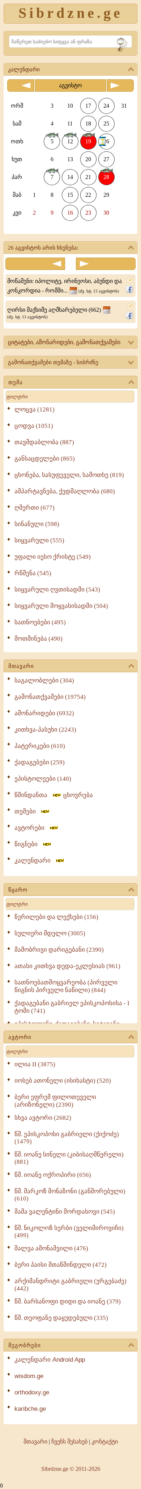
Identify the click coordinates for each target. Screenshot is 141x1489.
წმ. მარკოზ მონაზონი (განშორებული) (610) (69, 1195)
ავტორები (31, 827)
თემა (15, 382)
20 (88, 159)
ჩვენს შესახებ (69, 1441)
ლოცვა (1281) (34, 409)
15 (70, 195)
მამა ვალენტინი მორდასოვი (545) (64, 1211)
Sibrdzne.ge (70, 13)
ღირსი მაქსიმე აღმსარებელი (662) (54, 313)
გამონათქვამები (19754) (50, 696)
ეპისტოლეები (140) (42, 778)
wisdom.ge (28, 1376)
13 (70, 159)
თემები (27, 811)
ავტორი (19, 1037)
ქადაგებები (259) (39, 762)
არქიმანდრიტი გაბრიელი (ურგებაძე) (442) (70, 1285)
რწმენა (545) (32, 573)
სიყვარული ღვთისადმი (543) (57, 589)
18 (88, 123)
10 (70, 106)
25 (106, 123)
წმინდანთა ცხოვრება (53, 795)
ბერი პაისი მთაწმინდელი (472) (60, 1264)
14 (70, 177)
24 (106, 106)
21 (88, 177)
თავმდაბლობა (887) (44, 442)
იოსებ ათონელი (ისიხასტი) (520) (62, 1080)
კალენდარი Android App (49, 1359)
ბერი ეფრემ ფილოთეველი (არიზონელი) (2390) (55, 1101)
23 (88, 213)
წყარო (17, 890)
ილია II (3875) (34, 1064)
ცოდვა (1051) (33, 425)
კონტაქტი (104, 1441)
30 (106, 213)
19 (88, 141)
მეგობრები (24, 1345)
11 (70, 123)
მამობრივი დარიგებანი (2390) (59, 949)
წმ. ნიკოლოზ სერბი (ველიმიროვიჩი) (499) (69, 1232)
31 (124, 106)
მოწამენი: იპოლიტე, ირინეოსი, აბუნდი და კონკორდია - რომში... (64, 286)
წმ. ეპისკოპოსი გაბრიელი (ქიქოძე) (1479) (66, 1138)
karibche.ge (30, 1408)
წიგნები (28, 844)
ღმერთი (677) (34, 507)
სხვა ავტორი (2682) (42, 1117)
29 (106, 195)
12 (70, 141)
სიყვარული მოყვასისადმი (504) (61, 605)
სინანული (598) (36, 524)
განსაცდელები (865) (44, 458)
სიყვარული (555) (39, 540)
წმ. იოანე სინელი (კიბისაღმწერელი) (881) (69, 1158)
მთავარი (21, 666)
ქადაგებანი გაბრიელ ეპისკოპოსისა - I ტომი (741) (71, 1007)
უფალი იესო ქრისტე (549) (52, 556)
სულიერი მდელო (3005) (49, 933)
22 (88, 195)
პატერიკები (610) (39, 745)
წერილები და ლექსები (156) (56, 916)
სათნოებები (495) (40, 622)
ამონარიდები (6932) (44, 713)
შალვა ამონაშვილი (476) (51, 1248)
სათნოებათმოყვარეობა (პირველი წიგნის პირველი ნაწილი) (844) (66, 986)
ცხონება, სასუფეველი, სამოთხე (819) (69, 474)
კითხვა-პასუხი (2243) (45, 729)
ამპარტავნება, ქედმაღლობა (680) (64, 491)
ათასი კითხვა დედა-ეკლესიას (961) (67, 966)
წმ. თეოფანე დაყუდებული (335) (61, 1317)
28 (106, 177)
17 (88, 106)
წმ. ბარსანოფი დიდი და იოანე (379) (67, 1301)
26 (106, 141)
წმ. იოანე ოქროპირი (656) (52, 1174)
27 (106, 159)
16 (70, 213)
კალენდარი (34, 860)
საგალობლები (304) (44, 680)
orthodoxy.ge (31, 1392)
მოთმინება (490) (38, 638)
